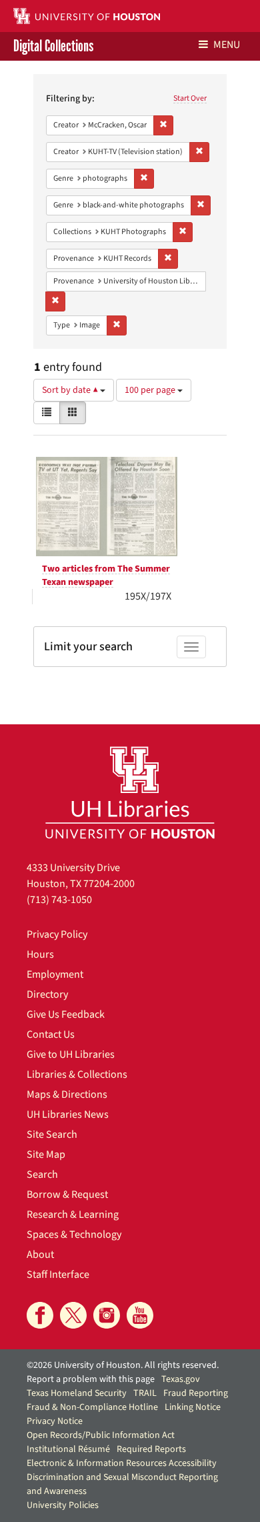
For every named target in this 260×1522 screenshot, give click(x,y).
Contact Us (51, 1034)
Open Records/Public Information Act (101, 1435)
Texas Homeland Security (77, 1393)
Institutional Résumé (68, 1449)
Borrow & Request (67, 1194)
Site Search (52, 1134)
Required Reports (151, 1449)
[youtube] (140, 1315)
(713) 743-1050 (59, 899)
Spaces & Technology (74, 1234)
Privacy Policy (57, 934)
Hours (40, 954)
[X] (73, 1315)
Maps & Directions (67, 1094)
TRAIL (145, 1393)
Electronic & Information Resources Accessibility (122, 1463)
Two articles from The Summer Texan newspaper (106, 575)
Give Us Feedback (66, 1014)
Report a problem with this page (91, 1379)
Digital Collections (53, 46)
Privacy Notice (55, 1421)
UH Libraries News (68, 1114)
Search (42, 1174)
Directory (47, 994)
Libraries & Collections (77, 1074)
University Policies (63, 1505)
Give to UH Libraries (71, 1054)
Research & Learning (73, 1214)
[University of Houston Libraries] (130, 792)
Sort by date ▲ (71, 390)
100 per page (151, 390)
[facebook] (40, 1315)
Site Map (46, 1154)
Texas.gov (180, 1379)
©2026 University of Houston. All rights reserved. (123, 1365)
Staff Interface (58, 1274)
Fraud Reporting (195, 1393)
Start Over (190, 98)
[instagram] (106, 1315)
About (40, 1254)
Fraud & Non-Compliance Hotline (92, 1407)
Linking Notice (193, 1407)
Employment (55, 974)
